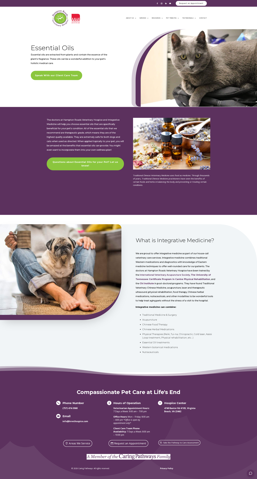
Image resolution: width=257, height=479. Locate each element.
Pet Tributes (171, 18)
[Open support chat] (250, 473)
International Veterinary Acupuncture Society (165, 275)
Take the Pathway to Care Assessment (181, 442)
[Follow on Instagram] (161, 3)
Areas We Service (79, 443)
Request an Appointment (191, 3)
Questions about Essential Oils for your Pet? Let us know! (85, 164)
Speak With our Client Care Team (56, 75)
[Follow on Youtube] (170, 3)
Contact (203, 18)
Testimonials (188, 18)
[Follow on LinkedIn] (165, 3)
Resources (156, 18)
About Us (130, 18)
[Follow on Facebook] (157, 3)
